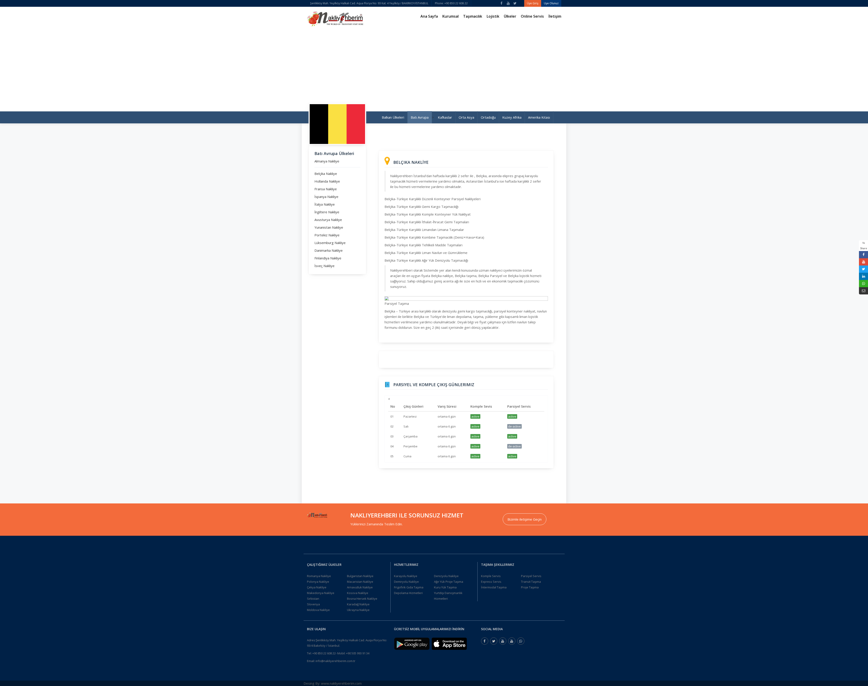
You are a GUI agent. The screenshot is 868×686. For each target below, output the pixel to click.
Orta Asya (466, 117)
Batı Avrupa (420, 117)
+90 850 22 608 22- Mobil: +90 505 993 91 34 (340, 653)
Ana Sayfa (429, 16)
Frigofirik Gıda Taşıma (408, 587)
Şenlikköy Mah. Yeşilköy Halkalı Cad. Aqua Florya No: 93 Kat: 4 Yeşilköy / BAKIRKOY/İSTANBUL (369, 3)
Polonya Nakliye (318, 582)
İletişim (554, 16)
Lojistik (493, 16)
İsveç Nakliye (324, 265)
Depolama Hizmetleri (408, 593)
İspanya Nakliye (326, 196)
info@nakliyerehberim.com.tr (335, 661)
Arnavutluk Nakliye (360, 587)
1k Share (863, 245)
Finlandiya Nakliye (327, 258)
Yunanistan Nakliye (328, 227)
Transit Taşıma (531, 582)
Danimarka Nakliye (328, 250)
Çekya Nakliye (316, 587)
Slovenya (313, 604)
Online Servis (532, 16)
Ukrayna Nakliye (358, 610)
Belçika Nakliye (325, 173)
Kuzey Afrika (511, 117)
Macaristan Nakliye (360, 582)
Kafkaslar (445, 117)
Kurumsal (450, 16)
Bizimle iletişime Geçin (524, 519)
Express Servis (491, 582)
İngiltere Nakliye (326, 212)
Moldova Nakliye (318, 610)
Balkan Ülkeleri (393, 117)
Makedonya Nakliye (320, 593)
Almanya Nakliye (326, 161)
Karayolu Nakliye (405, 576)
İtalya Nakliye (324, 204)
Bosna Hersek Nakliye (362, 599)
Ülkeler (510, 16)
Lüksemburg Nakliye (330, 242)
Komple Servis (491, 576)
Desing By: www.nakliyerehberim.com (333, 683)
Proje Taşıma (530, 587)
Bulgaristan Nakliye (360, 576)
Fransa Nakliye (325, 189)
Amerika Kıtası (539, 117)
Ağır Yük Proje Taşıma (448, 582)
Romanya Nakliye (319, 576)
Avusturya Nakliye (328, 219)
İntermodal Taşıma (494, 587)
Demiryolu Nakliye (406, 582)
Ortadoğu (488, 117)
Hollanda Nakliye (327, 181)
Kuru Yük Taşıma (445, 587)
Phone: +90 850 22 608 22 (451, 3)
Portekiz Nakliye (327, 235)
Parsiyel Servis (531, 576)
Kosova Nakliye (357, 593)
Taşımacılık (472, 16)
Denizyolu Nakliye (446, 576)
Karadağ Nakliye (358, 604)
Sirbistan (313, 599)
